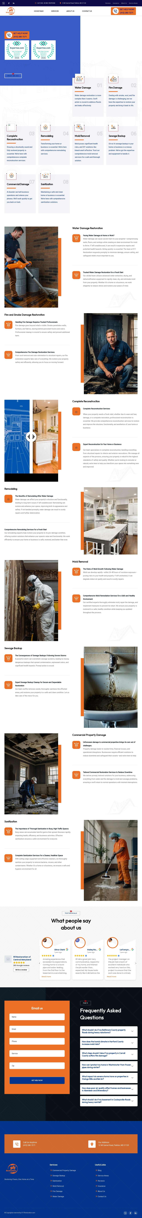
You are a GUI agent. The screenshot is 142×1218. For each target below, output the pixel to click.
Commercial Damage (18, 184)
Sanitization (47, 184)
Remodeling (47, 135)
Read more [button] (79, 976)
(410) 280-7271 (29, 1145)
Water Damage (83, 87)
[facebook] (9, 3)
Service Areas (133, 3)
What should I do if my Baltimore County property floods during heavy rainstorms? (104, 1031)
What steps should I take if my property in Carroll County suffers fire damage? (103, 1054)
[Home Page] (12, 1168)
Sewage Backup (117, 135)
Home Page (38, 11)
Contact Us (87, 11)
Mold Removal (82, 135)
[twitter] (3, 3)
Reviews (108, 3)
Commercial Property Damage (64, 1170)
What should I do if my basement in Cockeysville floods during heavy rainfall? (106, 1100)
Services (55, 11)
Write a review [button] (21, 970)
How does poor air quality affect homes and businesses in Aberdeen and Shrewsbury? (106, 1089)
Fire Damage (115, 87)
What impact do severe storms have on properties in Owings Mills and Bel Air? (105, 1077)
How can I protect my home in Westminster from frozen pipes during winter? (106, 1066)
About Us (124, 3)
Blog (99, 1170)
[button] (135, 963)
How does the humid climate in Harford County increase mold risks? (102, 1042)
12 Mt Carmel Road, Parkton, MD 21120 (74, 3)
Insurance (116, 3)
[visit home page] (10, 11)
